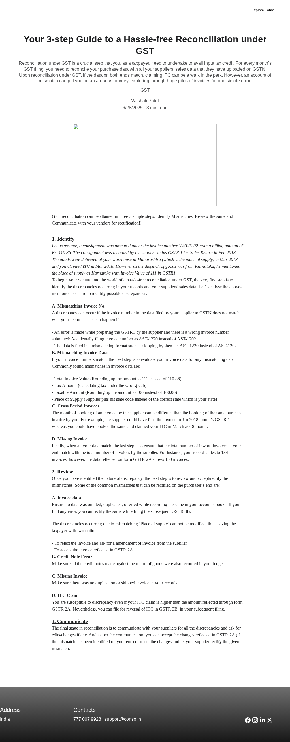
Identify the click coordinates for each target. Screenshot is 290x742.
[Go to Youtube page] (226, 10)
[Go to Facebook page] (248, 720)
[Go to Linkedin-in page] (218, 10)
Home (146, 10)
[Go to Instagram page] (208, 10)
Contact (186, 10)
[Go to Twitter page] (269, 720)
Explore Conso (262, 10)
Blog (165, 10)
